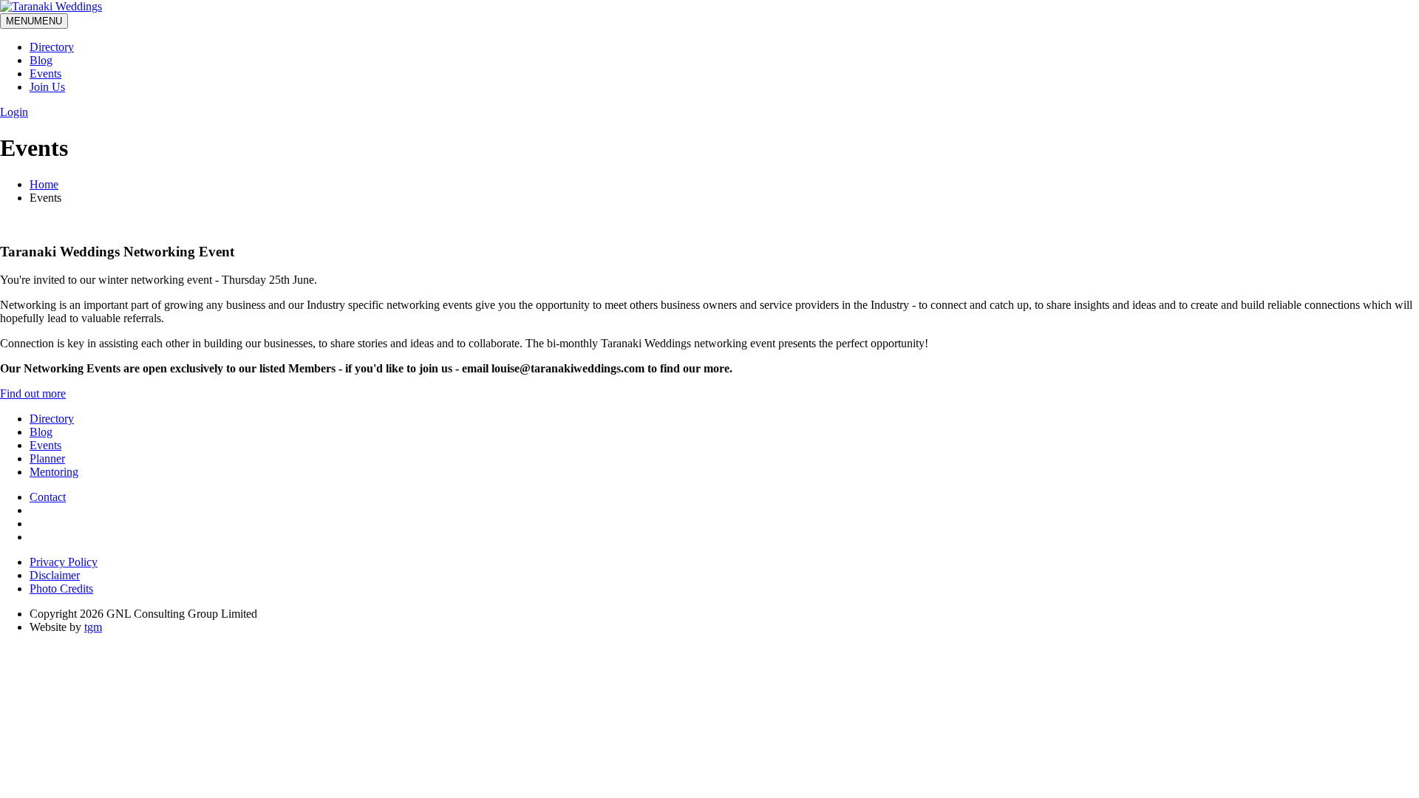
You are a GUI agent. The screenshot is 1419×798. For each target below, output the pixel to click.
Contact (48, 497)
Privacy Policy (64, 562)
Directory (52, 47)
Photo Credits (61, 588)
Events (45, 73)
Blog (41, 60)
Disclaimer (55, 575)
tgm (93, 627)
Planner (47, 458)
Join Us (47, 87)
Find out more (33, 393)
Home (44, 184)
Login (14, 112)
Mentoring (54, 472)
